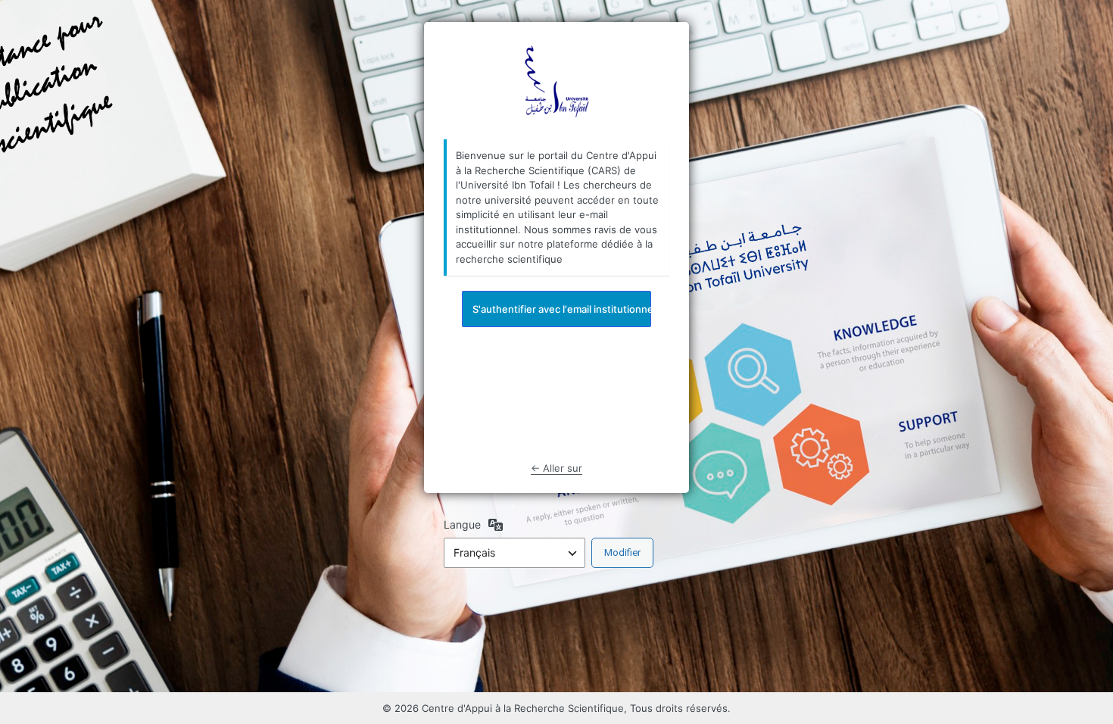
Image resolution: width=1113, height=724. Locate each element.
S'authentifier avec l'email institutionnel (561, 309)
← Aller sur (556, 468)
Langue (462, 524)
